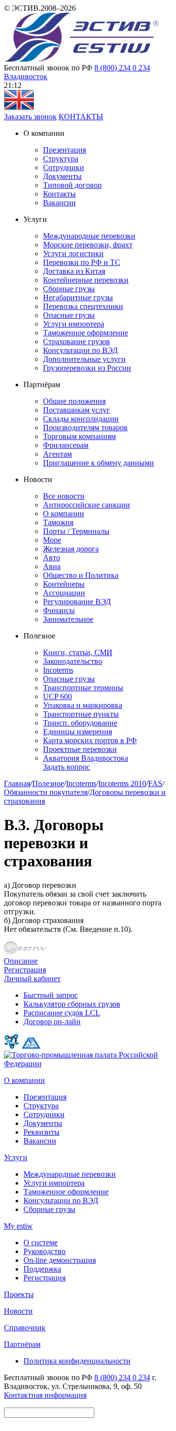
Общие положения (74, 401)
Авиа (52, 566)
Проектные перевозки (80, 749)
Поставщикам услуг (76, 410)
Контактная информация (45, 1395)
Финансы (59, 610)
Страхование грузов (76, 341)
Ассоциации (64, 593)
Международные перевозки (89, 236)
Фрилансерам (65, 445)
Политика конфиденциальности (77, 1361)
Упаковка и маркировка (82, 705)
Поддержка (42, 1269)
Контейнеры (64, 584)
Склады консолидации (81, 419)
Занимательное (68, 619)
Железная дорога (71, 549)
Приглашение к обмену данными (98, 463)
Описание (21, 961)
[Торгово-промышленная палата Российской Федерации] (88, 1063)
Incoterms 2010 (122, 783)
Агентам (57, 454)
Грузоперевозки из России (87, 368)
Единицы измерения (77, 731)
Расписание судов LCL (61, 1013)
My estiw (18, 1226)
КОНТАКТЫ (81, 116)
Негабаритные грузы (78, 297)
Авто (51, 557)
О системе (40, 1242)
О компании (63, 513)
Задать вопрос (66, 767)
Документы (62, 176)
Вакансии (59, 202)
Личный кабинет (32, 978)
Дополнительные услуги (84, 359)
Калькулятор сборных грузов (71, 1004)
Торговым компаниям (79, 436)
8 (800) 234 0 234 (122, 68)
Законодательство (72, 661)
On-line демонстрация (59, 1260)
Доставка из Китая (74, 271)
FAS (155, 783)
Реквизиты (41, 1132)
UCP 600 (57, 696)
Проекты (19, 1294)
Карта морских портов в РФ (90, 740)
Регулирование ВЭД (77, 601)
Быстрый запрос (50, 995)
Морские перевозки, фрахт (87, 245)
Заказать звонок (30, 116)
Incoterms (58, 670)
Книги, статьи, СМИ (77, 652)
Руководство (44, 1251)
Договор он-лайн (52, 1021)
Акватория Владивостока (85, 758)
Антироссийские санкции (86, 505)
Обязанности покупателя (46, 792)
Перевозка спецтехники (83, 306)
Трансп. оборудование (80, 723)
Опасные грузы (69, 315)
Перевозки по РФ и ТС (81, 262)
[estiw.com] (19, 108)
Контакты (59, 194)
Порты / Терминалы (76, 531)
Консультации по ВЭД (80, 350)
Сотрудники (63, 167)
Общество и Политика (80, 575)
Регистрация (25, 970)
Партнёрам (22, 1344)
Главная (17, 783)
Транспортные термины (83, 687)
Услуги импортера (73, 324)
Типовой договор (72, 185)
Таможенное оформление (85, 333)
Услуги (15, 1157)
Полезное (48, 783)
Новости (18, 1311)
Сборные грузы (69, 289)
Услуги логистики (73, 253)
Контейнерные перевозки (86, 280)
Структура (60, 158)
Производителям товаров (85, 427)
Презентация (64, 150)
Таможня (58, 522)
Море (52, 540)
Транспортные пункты (81, 714)
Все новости (64, 496)
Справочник (24, 1327)
